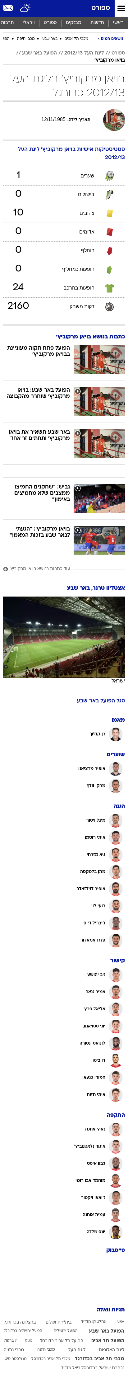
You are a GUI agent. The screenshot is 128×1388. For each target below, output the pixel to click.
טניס (28, 1341)
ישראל (118, 680)
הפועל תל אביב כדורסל (61, 1341)
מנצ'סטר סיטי (15, 1359)
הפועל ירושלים (66, 1331)
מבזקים (73, 23)
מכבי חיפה (26, 39)
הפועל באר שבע (39, 53)
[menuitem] (97, 23)
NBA (120, 1322)
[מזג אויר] (25, 8)
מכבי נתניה (14, 1350)
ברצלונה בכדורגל (20, 1322)
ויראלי (29, 23)
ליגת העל (76, 1350)
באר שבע (49, 39)
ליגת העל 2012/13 (84, 53)
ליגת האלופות (111, 1350)
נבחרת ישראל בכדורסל (102, 1368)
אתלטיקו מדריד (94, 1322)
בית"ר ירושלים (58, 1322)
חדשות (97, 23)
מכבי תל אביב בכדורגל (99, 1359)
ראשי (118, 23)
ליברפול (10, 1341)
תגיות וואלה (111, 1310)
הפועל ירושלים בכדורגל (23, 1331)
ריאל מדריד (70, 1368)
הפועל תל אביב (107, 1340)
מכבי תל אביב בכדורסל (50, 1359)
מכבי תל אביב (76, 39)
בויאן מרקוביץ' (109, 60)
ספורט (100, 8)
